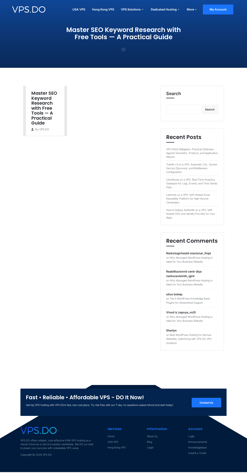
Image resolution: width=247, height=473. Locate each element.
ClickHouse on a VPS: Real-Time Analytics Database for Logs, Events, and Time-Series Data (191, 183)
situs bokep (174, 294)
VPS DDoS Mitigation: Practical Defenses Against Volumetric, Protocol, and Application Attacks (192, 153)
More (190, 9)
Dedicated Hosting (164, 9)
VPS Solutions (131, 9)
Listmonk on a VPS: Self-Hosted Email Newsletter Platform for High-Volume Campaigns (188, 198)
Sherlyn (171, 330)
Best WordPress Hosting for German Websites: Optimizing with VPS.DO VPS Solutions (189, 338)
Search (173, 93)
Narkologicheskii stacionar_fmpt (188, 253)
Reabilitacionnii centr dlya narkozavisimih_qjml (184, 274)
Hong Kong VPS (103, 9)
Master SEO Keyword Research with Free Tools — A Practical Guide (44, 108)
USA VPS (79, 9)
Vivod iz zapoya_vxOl (181, 312)
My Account (218, 9)
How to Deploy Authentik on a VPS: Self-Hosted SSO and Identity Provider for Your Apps (190, 213)
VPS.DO (44, 129)
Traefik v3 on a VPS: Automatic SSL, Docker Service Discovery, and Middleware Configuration (191, 168)
